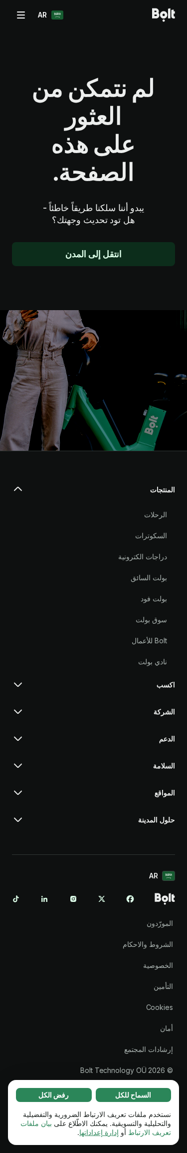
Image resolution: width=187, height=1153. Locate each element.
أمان (166, 1028)
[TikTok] (16, 899)
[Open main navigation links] (21, 15)
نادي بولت (152, 661)
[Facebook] (130, 899)
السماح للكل (133, 1094)
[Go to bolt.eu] (163, 15)
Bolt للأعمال (149, 640)
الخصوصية (158, 965)
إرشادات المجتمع (148, 1049)
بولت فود (154, 598)
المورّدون (160, 923)
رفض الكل (53, 1094)
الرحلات (155, 514)
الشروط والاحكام (148, 944)
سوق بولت (151, 619)
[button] (93, 493)
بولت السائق (149, 577)
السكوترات (151, 535)
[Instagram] (73, 899)
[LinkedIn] (44, 899)
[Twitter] (102, 899)
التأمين (163, 986)
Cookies (159, 1007)
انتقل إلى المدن (93, 254)
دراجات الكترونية (142, 556)
